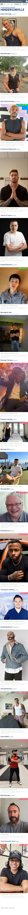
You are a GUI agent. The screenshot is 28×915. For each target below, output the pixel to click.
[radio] (1, 4)
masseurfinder (5, 1)
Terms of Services (4, 907)
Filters (25, 4)
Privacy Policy (12, 907)
